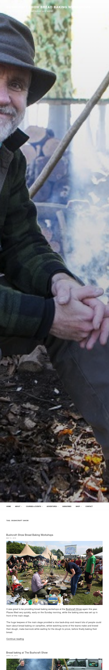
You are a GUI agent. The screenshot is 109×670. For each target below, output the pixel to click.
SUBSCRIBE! (67, 506)
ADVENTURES (52, 506)
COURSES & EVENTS (33, 506)
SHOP (78, 506)
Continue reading (15, 638)
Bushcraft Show (74, 609)
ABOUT (17, 506)
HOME (8, 506)
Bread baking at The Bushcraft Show (27, 652)
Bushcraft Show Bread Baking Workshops (29, 535)
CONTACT (89, 506)
